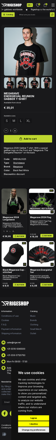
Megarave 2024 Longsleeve (11, 218)
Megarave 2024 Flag (40, 217)
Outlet (33, 333)
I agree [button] (33, 418)
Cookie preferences (10, 427)
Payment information (11, 329)
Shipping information (11, 333)
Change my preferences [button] (33, 430)
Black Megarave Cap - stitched (14, 271)
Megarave (18, 166)
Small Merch (35, 329)
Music (33, 316)
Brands (33, 320)
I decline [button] (34, 424)
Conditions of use (10, 316)
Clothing (34, 324)
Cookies (5, 320)
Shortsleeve (19, 163)
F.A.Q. (4, 324)
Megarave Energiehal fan (41, 271)
